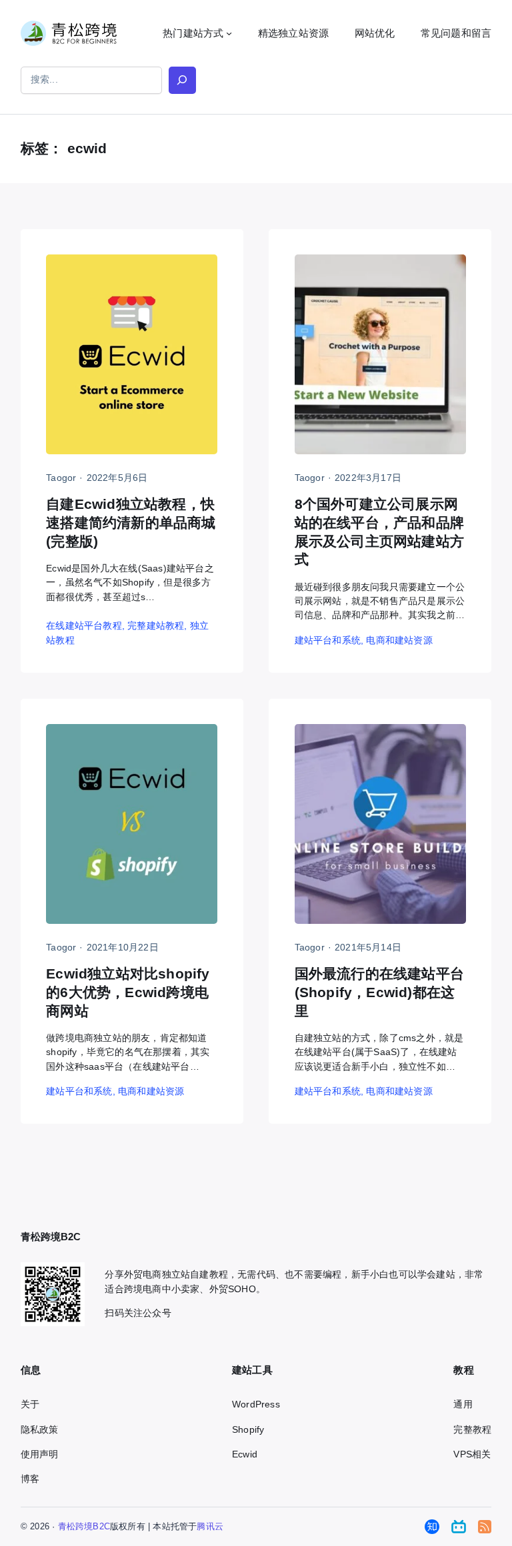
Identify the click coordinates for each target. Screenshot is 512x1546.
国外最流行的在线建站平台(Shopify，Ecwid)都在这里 (379, 992)
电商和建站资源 (399, 640)
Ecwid (244, 1454)
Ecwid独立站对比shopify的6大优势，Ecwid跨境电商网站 (127, 992)
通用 (462, 1404)
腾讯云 (210, 1526)
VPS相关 (472, 1454)
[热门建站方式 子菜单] (229, 33)
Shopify (248, 1429)
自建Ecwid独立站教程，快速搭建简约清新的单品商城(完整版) (130, 522)
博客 (30, 1478)
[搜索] (182, 80)
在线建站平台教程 (84, 625)
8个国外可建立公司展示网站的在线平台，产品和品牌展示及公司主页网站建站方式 (379, 532)
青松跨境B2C (84, 1526)
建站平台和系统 (328, 640)
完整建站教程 (155, 625)
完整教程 (472, 1429)
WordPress (256, 1404)
